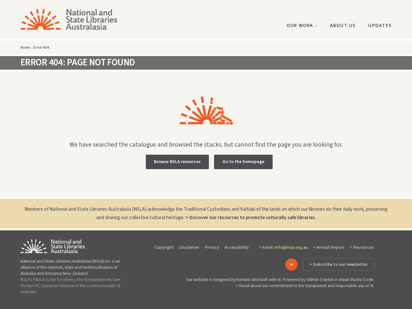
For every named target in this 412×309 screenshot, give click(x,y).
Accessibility (236, 247)
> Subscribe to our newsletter (338, 264)
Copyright (164, 247)
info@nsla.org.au (291, 247)
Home (25, 47)
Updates (379, 25)
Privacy (212, 247)
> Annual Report (328, 247)
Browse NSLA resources (177, 162)
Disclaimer (189, 247)
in (291, 264)
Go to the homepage (243, 162)
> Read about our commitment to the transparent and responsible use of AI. (305, 286)
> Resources (362, 247)
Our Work (300, 25)
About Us (343, 25)
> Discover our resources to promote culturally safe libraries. (250, 217)
